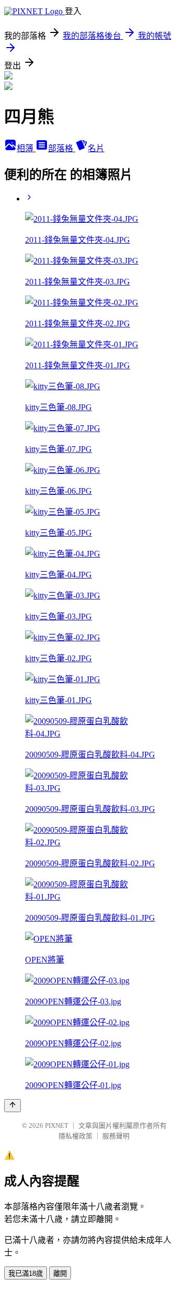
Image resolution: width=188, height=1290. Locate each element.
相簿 (26, 148)
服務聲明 (116, 1136)
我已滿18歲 (25, 1273)
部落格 (61, 148)
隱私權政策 (75, 1136)
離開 (60, 1273)
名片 (96, 148)
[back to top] (12, 1105)
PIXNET (56, 1125)
